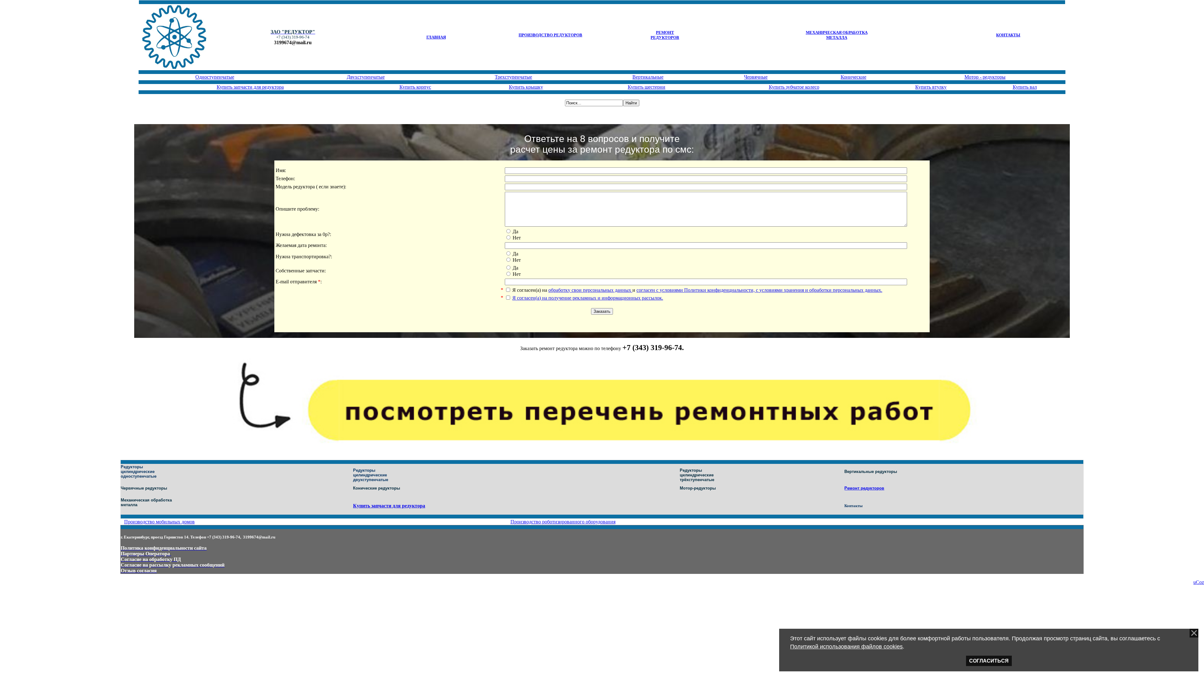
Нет (517, 237)
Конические (853, 77)
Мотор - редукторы (985, 77)
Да (515, 231)
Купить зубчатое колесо (794, 87)
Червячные (756, 77)
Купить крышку (526, 87)
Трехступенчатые (513, 77)
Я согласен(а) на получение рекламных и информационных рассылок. (587, 298)
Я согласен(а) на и (697, 290)
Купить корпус (415, 87)
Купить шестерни (646, 87)
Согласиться (989, 661)
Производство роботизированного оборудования (562, 521)
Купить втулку (931, 87)
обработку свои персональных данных (590, 290)
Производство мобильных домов (159, 521)
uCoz (1198, 582)
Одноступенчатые (214, 77)
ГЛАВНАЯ (436, 37)
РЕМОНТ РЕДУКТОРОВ (665, 35)
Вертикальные (647, 77)
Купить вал (1025, 87)
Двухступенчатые (366, 77)
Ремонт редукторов (864, 488)
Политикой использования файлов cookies (846, 646)
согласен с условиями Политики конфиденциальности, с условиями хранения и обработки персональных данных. (759, 290)
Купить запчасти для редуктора (250, 87)
